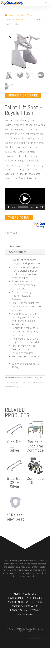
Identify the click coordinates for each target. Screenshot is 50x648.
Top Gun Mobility (26, 15)
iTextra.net (41, 638)
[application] (25, 199)
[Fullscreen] (41, 207)
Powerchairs (16, 598)
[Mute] (37, 207)
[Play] (8, 207)
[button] (10, 37)
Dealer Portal (25, 614)
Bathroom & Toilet (14, 19)
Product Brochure (23, 95)
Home (12, 15)
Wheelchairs (34, 598)
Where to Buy (19, 217)
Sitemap (35, 610)
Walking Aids (15, 602)
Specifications (17, 252)
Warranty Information (25, 606)
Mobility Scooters (25, 594)
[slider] (23, 207)
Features (14, 246)
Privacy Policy (18, 610)
